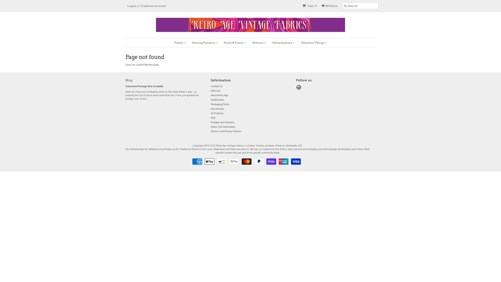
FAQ (213, 118)
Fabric (179, 42)
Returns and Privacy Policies (226, 131)
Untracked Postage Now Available (144, 86)
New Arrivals (217, 109)
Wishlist (331, 5)
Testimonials (217, 100)
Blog (128, 80)
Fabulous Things (313, 42)
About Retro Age (219, 95)
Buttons (258, 42)
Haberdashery (282, 42)
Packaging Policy (220, 104)
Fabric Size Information (223, 127)
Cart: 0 (312, 5)
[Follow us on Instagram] (299, 88)
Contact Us (217, 86)
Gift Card (215, 90)
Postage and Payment (222, 122)
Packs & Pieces (234, 42)
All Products (217, 113)
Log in (131, 5)
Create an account (153, 5)
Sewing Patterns (204, 42)
